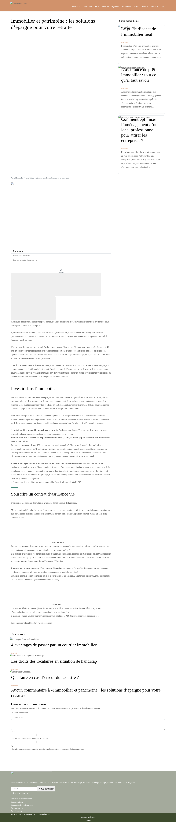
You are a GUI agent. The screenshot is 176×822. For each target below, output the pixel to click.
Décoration (87, 6)
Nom (14, 731)
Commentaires (18, 717)
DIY (97, 6)
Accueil (13, 178)
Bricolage (76, 6)
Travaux (154, 6)
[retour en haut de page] (169, 811)
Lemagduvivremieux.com (22, 805)
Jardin (136, 6)
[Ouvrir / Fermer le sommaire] (108, 251)
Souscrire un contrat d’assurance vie (25, 260)
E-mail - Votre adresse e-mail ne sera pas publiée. (30, 738)
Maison (145, 6)
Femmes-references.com (21, 799)
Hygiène (115, 6)
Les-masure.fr (17, 808)
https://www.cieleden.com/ (40, 623)
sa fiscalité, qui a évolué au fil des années (36, 510)
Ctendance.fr (16, 811)
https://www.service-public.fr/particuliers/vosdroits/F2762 (56, 482)
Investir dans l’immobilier (21, 256)
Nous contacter (46, 789)
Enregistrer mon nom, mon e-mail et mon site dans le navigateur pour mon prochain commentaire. (48, 749)
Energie (105, 6)
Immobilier (126, 6)
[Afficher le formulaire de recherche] (163, 7)
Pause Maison (17, 802)
